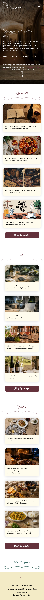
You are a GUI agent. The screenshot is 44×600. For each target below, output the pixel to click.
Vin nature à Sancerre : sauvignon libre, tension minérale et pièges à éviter (21, 287)
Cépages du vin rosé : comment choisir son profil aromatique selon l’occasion (21, 347)
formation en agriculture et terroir (16, 59)
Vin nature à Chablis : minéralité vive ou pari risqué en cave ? (21, 317)
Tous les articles (22, 235)
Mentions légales (31, 589)
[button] (39, 6)
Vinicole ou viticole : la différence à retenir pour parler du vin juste (20, 191)
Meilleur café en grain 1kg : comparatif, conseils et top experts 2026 (19, 223)
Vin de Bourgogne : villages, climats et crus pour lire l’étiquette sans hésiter (20, 127)
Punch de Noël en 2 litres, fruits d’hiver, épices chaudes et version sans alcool (22, 159)
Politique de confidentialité (15, 589)
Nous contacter (22, 592)
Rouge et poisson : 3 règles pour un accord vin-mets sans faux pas (20, 439)
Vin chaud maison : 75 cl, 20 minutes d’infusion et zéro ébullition (20, 502)
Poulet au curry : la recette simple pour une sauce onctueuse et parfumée (21, 532)
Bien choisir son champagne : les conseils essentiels (22, 377)
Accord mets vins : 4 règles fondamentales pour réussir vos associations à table (18, 471)
